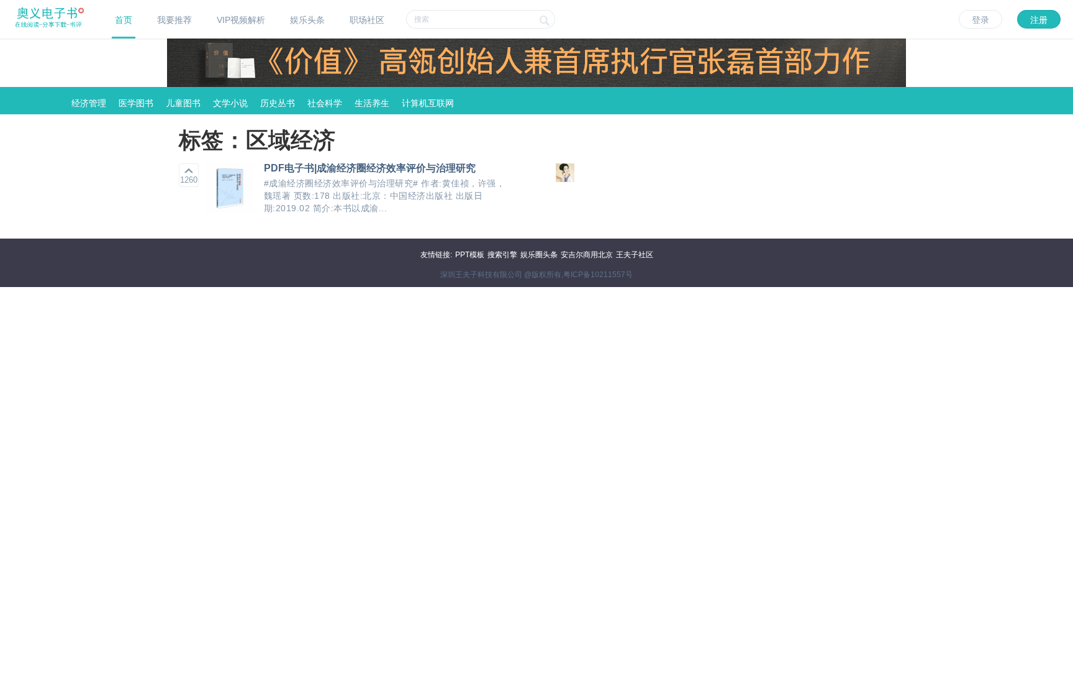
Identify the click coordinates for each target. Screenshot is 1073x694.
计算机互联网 (428, 103)
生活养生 (372, 103)
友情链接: (436, 254)
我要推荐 (174, 20)
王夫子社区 (634, 254)
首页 (123, 20)
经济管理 (88, 103)
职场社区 (367, 20)
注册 (1039, 20)
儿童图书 (183, 103)
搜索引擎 (502, 254)
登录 (980, 20)
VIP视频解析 (241, 20)
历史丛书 (277, 103)
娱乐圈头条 (539, 254)
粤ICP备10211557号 (598, 274)
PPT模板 (469, 254)
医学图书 (136, 103)
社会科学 (324, 103)
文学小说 (230, 103)
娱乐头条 (307, 20)
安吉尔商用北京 (587, 254)
